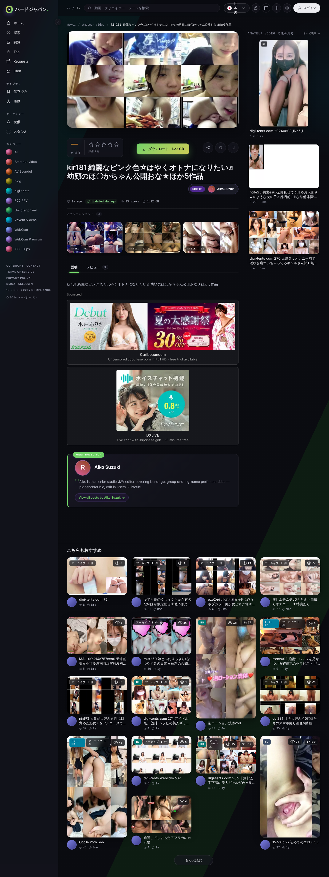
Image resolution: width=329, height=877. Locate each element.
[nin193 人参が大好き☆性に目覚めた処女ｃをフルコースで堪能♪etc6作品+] (97, 703)
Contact (33, 265)
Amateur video (93, 24)
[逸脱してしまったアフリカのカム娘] (162, 823)
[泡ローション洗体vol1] (226, 674)
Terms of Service (20, 271)
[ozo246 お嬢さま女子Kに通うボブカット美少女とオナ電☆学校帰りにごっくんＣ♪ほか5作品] (226, 584)
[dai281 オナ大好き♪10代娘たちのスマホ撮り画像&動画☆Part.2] (290, 703)
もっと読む (193, 860)
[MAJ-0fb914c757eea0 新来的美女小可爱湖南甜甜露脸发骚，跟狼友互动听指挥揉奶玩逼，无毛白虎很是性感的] (97, 644)
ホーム (71, 24)
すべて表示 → (311, 33)
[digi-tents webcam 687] (162, 761)
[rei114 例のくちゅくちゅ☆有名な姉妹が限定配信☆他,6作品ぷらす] (162, 584)
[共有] (208, 147)
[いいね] (220, 147)
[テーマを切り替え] (276, 8)
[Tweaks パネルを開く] (287, 8)
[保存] (233, 147)
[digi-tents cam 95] (97, 582)
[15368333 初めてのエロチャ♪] (290, 793)
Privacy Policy (18, 277)
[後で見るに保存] (121, 562)
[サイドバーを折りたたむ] (58, 22)
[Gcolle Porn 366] (97, 793)
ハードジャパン (68, 8)
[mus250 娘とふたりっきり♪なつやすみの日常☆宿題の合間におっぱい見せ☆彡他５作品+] (162, 644)
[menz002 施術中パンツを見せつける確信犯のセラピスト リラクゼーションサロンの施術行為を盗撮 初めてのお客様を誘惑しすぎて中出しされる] (290, 644)
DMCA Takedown (19, 284)
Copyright (15, 265)
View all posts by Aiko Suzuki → (102, 497)
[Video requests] (256, 8)
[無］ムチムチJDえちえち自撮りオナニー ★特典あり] (290, 584)
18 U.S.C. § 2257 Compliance (28, 290)
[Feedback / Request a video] (266, 8)
